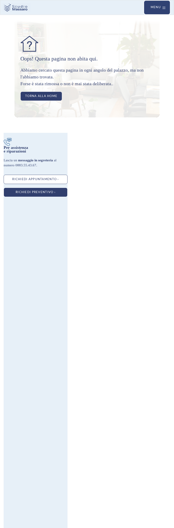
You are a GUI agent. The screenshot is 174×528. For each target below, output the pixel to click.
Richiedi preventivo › (36, 192)
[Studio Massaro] (16, 7)
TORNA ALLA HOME (41, 96)
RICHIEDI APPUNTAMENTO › (35, 179)
